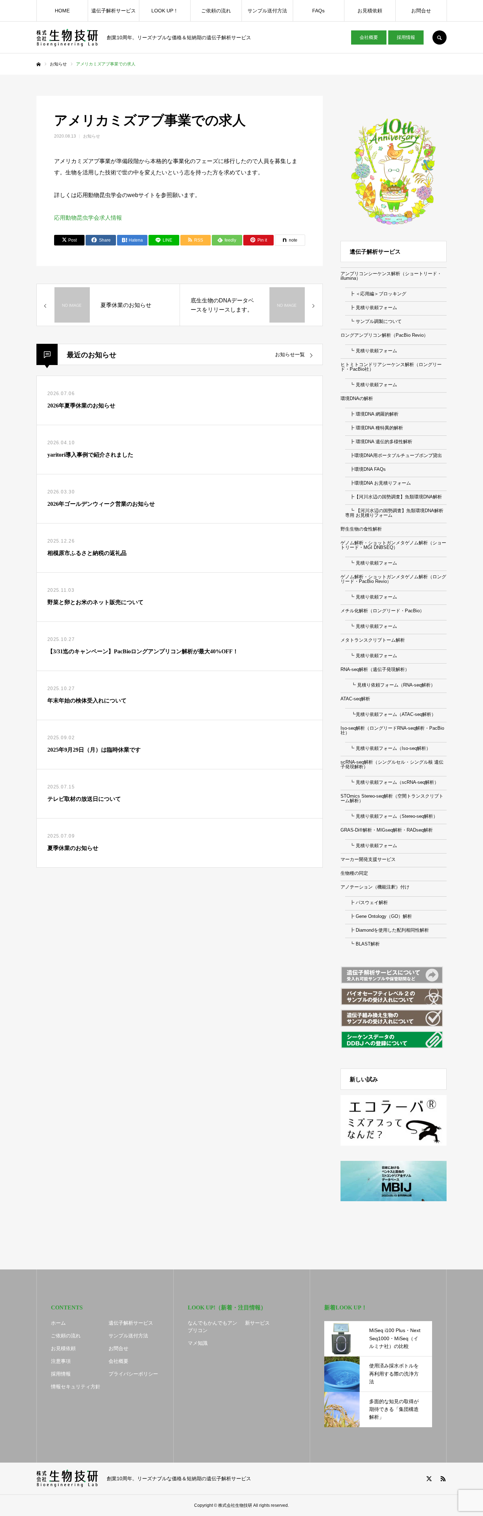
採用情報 (406, 37)
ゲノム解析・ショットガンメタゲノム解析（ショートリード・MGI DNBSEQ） (393, 545)
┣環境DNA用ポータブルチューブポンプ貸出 (393, 455)
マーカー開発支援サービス (368, 859)
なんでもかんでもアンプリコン (212, 1326)
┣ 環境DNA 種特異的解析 (374, 427)
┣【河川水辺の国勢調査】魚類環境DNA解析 (393, 496)
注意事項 (61, 1361)
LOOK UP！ (164, 10)
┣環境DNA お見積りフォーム (378, 483)
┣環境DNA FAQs (365, 469)
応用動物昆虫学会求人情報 (88, 218)
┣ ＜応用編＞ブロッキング (375, 293)
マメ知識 (198, 1343)
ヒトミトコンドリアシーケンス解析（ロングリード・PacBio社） (391, 367)
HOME (62, 10)
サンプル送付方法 (267, 10)
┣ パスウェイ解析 (366, 902)
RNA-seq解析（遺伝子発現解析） (375, 669)
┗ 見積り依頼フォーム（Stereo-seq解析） (391, 816)
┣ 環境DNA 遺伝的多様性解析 (378, 441)
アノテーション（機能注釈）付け (375, 887)
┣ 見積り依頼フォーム (371, 307)
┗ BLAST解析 (362, 944)
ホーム (58, 1323)
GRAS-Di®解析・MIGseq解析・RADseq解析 (387, 830)
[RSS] (443, 1478)
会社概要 (369, 37)
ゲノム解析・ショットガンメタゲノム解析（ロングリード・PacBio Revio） (393, 579)
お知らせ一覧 (290, 354)
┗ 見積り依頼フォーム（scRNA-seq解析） (392, 782)
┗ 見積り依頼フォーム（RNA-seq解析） (390, 685)
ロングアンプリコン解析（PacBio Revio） (384, 335)
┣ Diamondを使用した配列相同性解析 (387, 930)
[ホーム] (38, 64)
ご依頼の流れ (216, 10)
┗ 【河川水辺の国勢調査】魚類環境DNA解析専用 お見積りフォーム (394, 513)
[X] (428, 1478)
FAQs (318, 10)
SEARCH (439, 37)
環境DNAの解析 (357, 398)
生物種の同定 (354, 873)
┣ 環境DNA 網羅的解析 (371, 414)
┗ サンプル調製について (373, 321)
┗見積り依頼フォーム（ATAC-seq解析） (390, 714)
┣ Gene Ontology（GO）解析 (378, 916)
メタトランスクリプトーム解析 (373, 640)
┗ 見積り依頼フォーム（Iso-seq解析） (388, 748)
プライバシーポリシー (133, 1374)
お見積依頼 (369, 10)
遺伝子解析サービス (113, 10)
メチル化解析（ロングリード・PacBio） (382, 610)
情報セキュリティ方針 (75, 1386)
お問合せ (421, 10)
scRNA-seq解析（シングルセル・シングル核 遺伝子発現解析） (392, 764)
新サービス (257, 1323)
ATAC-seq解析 (355, 698)
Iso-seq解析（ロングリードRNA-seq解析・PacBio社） (392, 730)
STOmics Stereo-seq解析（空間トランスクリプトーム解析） (392, 798)
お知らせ (91, 136)
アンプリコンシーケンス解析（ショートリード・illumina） (391, 276)
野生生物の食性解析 (361, 529)
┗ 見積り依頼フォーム (371, 350)
